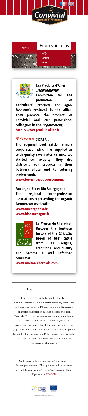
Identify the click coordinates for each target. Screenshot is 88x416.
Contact (45, 57)
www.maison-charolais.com (37, 263)
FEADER (51, 374)
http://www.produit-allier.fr (37, 129)
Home (29, 289)
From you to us (54, 45)
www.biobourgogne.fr (32, 213)
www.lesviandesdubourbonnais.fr (41, 179)
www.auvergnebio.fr (32, 208)
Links (44, 62)
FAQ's (44, 53)
